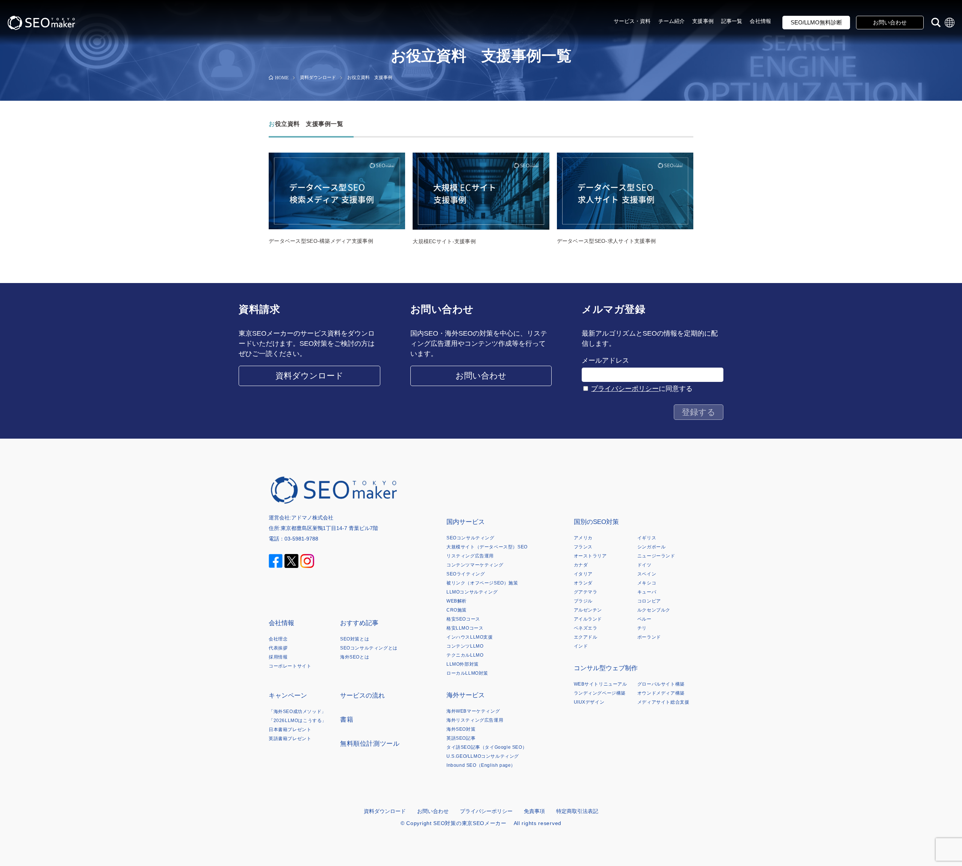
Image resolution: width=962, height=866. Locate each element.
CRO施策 (456, 610)
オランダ (583, 583)
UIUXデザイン (589, 702)
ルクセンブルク (653, 610)
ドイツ (644, 565)
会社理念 (278, 639)
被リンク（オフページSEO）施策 (482, 583)
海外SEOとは (354, 657)
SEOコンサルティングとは (369, 648)
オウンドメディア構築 (661, 693)
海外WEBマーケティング (473, 711)
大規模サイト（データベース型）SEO (487, 547)
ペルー (644, 619)
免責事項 (534, 811)
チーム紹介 (671, 21)
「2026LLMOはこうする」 (298, 720)
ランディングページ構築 (600, 693)
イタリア (583, 574)
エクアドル (585, 637)
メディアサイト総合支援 (663, 702)
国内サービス (465, 521)
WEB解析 (456, 601)
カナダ (581, 565)
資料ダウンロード (309, 375)
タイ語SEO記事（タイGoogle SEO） (486, 747)
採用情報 (278, 657)
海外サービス (465, 695)
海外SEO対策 (460, 729)
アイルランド (588, 619)
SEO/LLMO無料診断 (816, 22)
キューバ (646, 592)
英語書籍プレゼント (290, 738)
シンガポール (651, 547)
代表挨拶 (278, 648)
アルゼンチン (588, 610)
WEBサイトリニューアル (600, 684)
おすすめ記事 (359, 623)
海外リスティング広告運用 (474, 720)
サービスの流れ (362, 695)
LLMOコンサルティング (472, 592)
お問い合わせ (890, 22)
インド (581, 646)
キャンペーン (288, 695)
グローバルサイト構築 (661, 684)
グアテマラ (585, 592)
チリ (642, 628)
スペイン (646, 574)
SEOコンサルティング (470, 537)
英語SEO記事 (460, 738)
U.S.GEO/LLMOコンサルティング (482, 756)
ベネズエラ (585, 628)
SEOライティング (465, 574)
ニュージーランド (656, 556)
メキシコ (646, 583)
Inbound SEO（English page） (481, 765)
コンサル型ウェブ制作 (606, 668)
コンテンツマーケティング (474, 565)
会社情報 (760, 21)
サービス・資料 (632, 21)
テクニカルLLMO (464, 655)
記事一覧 (732, 21)
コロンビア (649, 601)
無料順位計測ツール (369, 743)
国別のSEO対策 (596, 521)
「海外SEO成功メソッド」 (297, 711)
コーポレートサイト (290, 666)
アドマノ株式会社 (312, 518)
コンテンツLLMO (464, 646)
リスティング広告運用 (470, 556)
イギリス (646, 537)
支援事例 (703, 21)
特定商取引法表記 (577, 811)
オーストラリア (590, 556)
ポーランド (649, 637)
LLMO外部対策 (462, 664)
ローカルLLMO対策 (467, 673)
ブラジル (583, 601)
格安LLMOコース (464, 628)
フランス (583, 547)
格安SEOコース (463, 619)
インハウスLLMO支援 (469, 637)
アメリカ (583, 537)
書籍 (346, 719)
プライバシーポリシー (625, 388)
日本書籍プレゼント (290, 729)
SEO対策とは (354, 639)
